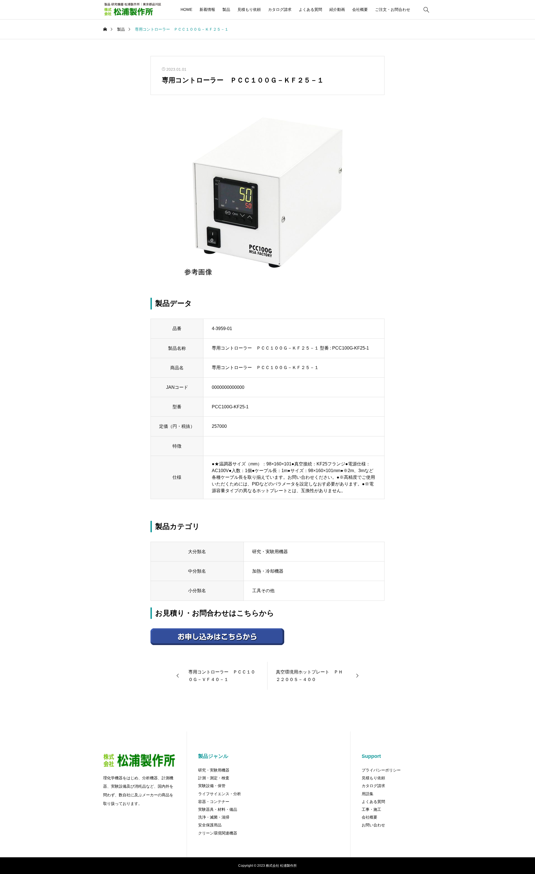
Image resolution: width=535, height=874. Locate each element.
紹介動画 (337, 9)
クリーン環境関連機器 (217, 833)
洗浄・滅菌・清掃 (213, 817)
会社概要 (360, 9)
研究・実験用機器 (213, 770)
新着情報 (207, 9)
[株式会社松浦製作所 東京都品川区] (132, 10)
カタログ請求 (279, 9)
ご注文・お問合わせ (392, 9)
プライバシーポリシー (381, 770)
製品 (226, 9)
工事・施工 (371, 809)
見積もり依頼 (249, 9)
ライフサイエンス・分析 (219, 794)
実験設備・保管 (211, 785)
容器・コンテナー (213, 801)
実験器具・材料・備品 (217, 809)
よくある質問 (310, 9)
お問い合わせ (373, 825)
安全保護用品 (210, 825)
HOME (186, 9)
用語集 (367, 794)
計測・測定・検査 (213, 778)
